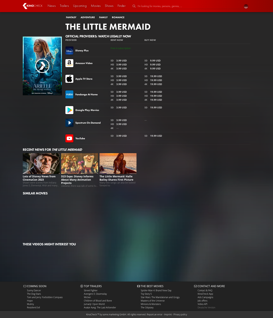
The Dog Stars (34, 293)
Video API (202, 304)
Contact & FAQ (205, 290)
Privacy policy (180, 314)
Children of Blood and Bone (98, 300)
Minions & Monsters (151, 304)
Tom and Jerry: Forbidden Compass (45, 297)
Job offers (202, 300)
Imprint (168, 314)
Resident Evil (33, 307)
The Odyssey (147, 307)
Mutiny (30, 304)
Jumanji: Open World (94, 304)
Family (103, 17)
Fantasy (71, 17)
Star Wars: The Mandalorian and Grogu (160, 297)
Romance (118, 17)
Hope (30, 300)
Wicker (87, 297)
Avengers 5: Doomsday (95, 293)
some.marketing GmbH (114, 314)
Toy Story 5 (146, 293)
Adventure (88, 17)
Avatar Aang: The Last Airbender (100, 307)
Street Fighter (91, 290)
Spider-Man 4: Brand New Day (156, 290)
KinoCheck (91, 314)
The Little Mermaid (108, 26)
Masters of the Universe (153, 300)
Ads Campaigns (205, 297)
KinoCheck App (205, 293)
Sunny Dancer (34, 290)
